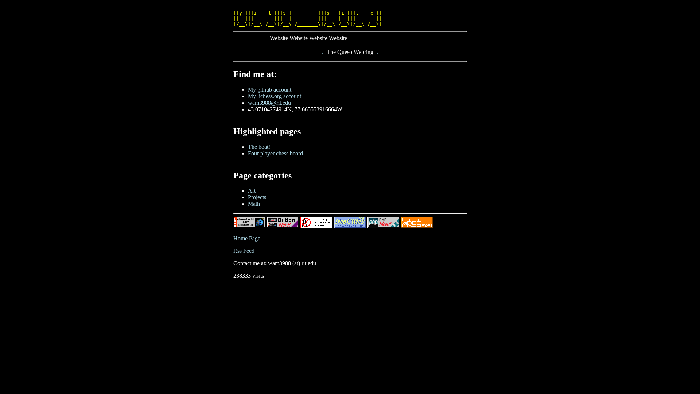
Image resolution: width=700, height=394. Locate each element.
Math (254, 204)
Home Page (246, 238)
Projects (257, 197)
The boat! (259, 147)
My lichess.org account (274, 96)
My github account (269, 89)
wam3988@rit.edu (269, 103)
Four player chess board (275, 153)
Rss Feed (243, 251)
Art (252, 191)
